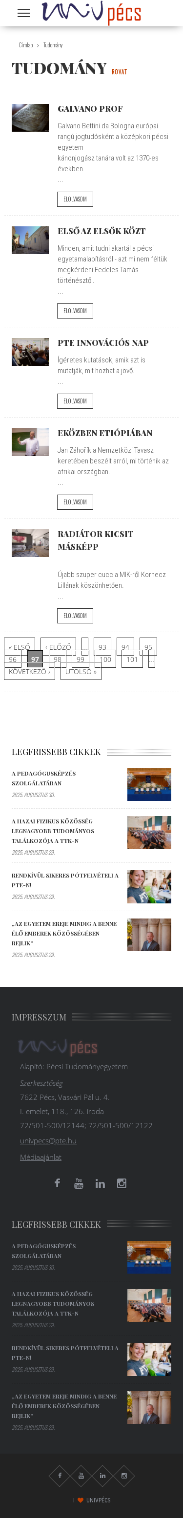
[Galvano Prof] (30, 118)
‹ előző (58, 647)
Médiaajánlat (40, 1157)
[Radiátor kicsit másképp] (30, 543)
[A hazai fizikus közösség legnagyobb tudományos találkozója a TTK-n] (149, 832)
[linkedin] (100, 1183)
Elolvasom (75, 199)
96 (13, 659)
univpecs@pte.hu (48, 1140)
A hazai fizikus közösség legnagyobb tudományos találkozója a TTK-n (53, 830)
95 (148, 647)
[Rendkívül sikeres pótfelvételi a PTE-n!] (149, 886)
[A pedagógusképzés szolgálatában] (149, 784)
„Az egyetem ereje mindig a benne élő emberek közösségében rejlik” (64, 933)
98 (57, 659)
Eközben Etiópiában (105, 432)
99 (80, 659)
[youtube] (79, 1183)
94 (125, 647)
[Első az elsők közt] (30, 240)
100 (105, 659)
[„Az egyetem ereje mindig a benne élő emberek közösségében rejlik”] (149, 935)
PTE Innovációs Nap (103, 342)
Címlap (26, 45)
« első (19, 647)
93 (102, 647)
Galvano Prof (90, 108)
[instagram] (122, 1183)
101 (132, 659)
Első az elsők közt (102, 230)
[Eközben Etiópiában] (30, 442)
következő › (29, 671)
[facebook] (57, 1183)
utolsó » (81, 671)
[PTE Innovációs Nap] (30, 352)
